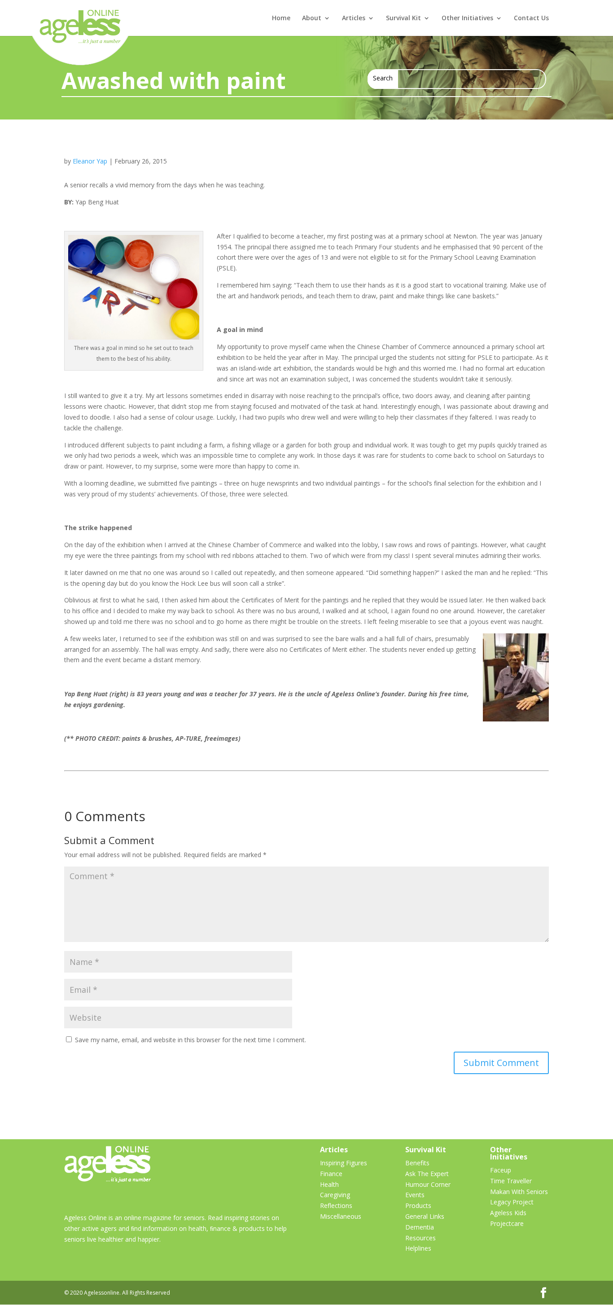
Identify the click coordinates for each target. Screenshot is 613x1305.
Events (415, 1194)
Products (418, 1205)
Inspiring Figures (343, 1163)
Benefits (417, 1163)
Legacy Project (512, 1202)
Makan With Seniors (519, 1191)
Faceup (500, 1170)
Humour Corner (428, 1184)
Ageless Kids (508, 1212)
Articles (353, 18)
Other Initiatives (467, 18)
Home (281, 18)
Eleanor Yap (90, 161)
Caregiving (335, 1194)
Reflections (336, 1205)
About (311, 18)
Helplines (418, 1248)
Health (329, 1184)
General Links (424, 1216)
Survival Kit (403, 18)
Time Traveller (511, 1181)
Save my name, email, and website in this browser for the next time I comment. (190, 1039)
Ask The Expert (427, 1173)
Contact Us (531, 18)
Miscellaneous (340, 1216)
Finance (331, 1173)
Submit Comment (501, 1063)
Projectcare (507, 1223)
